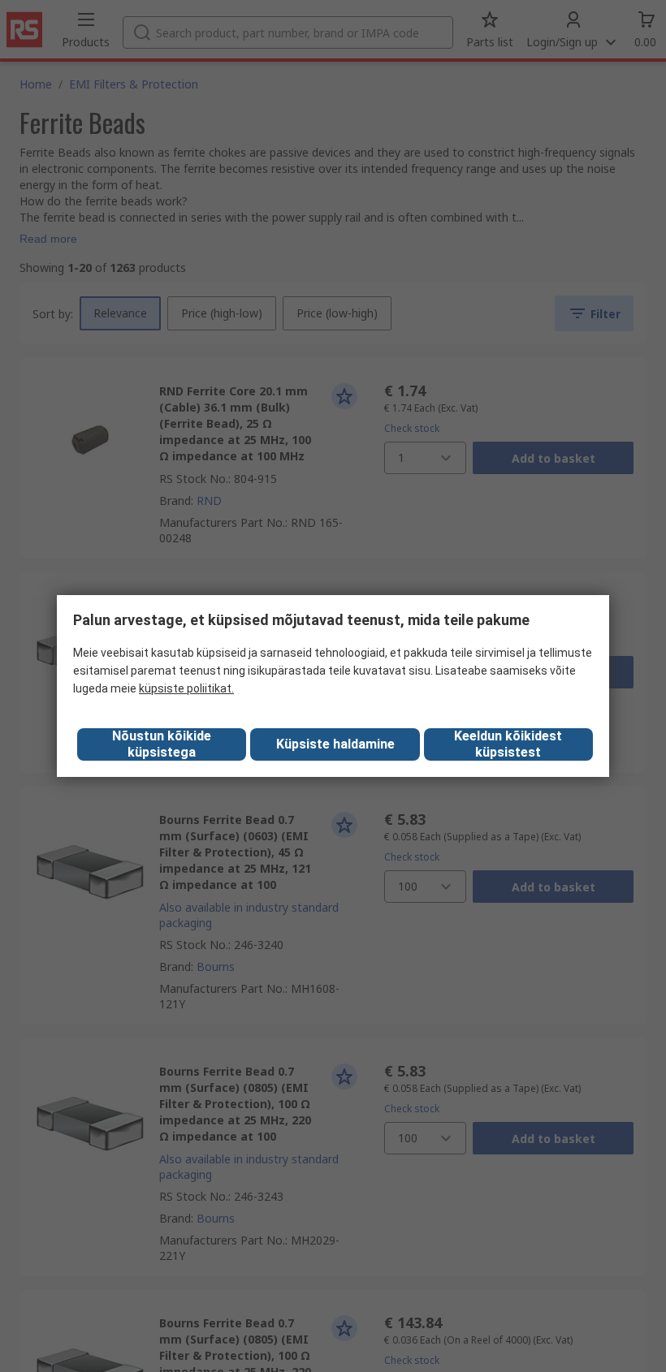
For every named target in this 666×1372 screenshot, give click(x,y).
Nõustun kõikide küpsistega (161, 744)
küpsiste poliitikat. (186, 688)
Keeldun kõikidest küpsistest (508, 744)
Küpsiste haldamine (335, 744)
